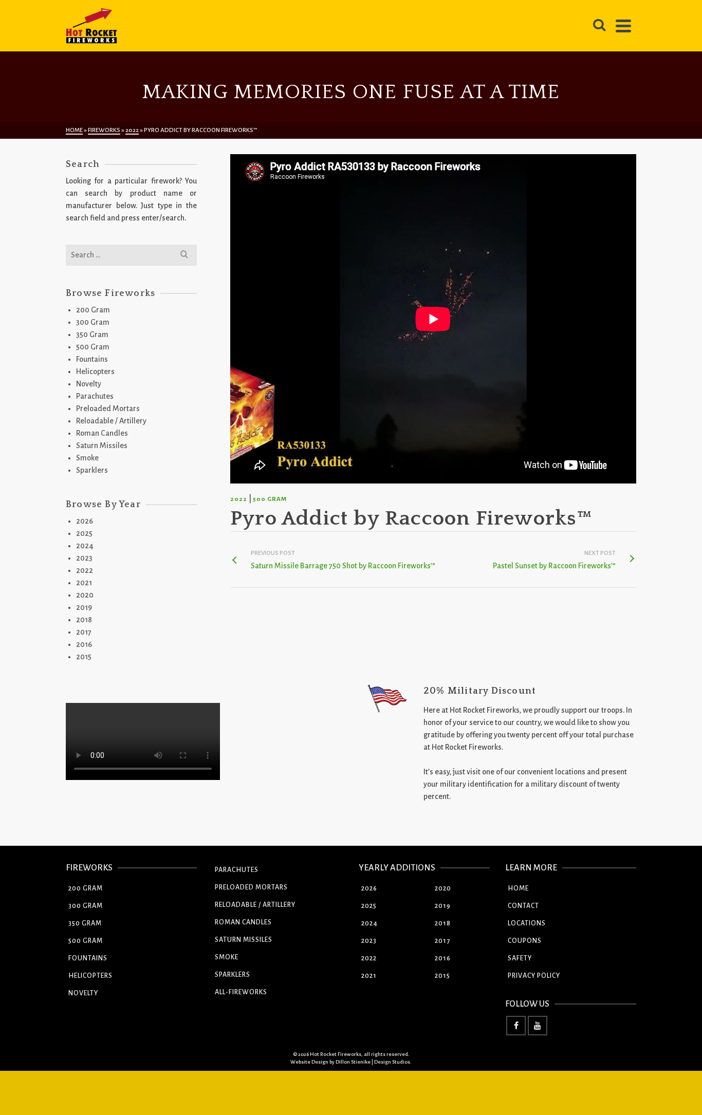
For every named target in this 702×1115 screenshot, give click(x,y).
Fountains (92, 359)
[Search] (599, 25)
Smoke (87, 458)
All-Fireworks (241, 992)
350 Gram (92, 334)
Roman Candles (102, 433)
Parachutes (95, 396)
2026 (84, 521)
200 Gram (93, 310)
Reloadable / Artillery (111, 421)
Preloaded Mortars (108, 408)
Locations (527, 923)
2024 (85, 546)
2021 (84, 583)
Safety (520, 958)
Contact (523, 905)
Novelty (88, 384)
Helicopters (95, 371)
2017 (83, 632)
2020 (85, 595)
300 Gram (92, 322)
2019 (84, 607)
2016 (84, 644)
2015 (83, 657)
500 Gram (270, 499)
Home (518, 888)
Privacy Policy (534, 975)
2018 (84, 620)
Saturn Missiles (101, 445)
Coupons (525, 940)
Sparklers (92, 470)
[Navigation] (623, 25)
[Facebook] (516, 1025)
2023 (84, 558)
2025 (84, 533)
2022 (238, 499)
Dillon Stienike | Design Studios (373, 1062)
